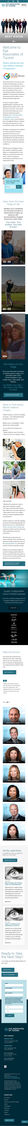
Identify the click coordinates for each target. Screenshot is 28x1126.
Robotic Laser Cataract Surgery (11, 1102)
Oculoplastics (7, 1106)
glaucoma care (12, 117)
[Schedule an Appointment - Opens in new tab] (9, 1)
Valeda (5, 1104)
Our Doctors (7, 1097)
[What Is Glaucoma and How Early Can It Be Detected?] (14, 873)
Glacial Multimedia (13, 1076)
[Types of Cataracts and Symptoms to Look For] (14, 914)
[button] (13, 41)
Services (6, 1099)
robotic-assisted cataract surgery (12, 527)
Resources (6, 1108)
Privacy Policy (7, 1078)
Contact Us (6, 1114)
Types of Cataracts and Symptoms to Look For (12, 924)
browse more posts (10, 860)
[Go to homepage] (10, 5)
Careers (25, 1121)
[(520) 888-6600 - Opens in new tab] (18, 1)
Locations (6, 1110)
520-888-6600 (11, 1058)
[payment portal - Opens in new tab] (14, 1)
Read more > (8, 901)
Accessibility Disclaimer (15, 1078)
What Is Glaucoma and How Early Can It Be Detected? (13, 883)
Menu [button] (24, 5)
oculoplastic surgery (8, 119)
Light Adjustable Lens (11, 543)
